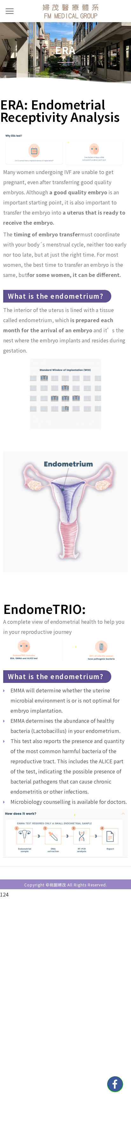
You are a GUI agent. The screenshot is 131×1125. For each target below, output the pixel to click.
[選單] (10, 11)
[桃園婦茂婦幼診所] (71, 11)
